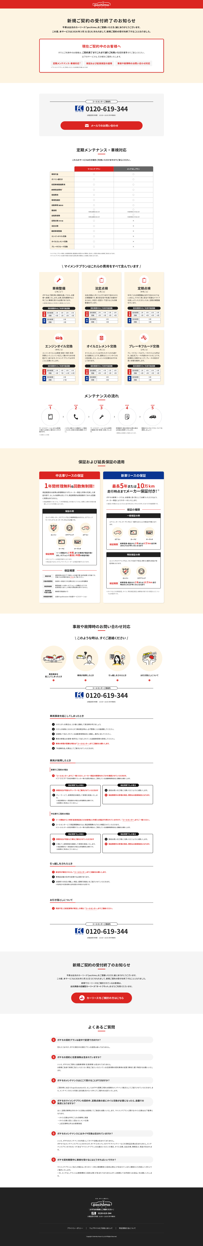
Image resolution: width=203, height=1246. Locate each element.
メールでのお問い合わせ (104, 125)
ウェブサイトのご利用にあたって (101, 1228)
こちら (72, 577)
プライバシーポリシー (75, 1228)
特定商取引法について (127, 1228)
